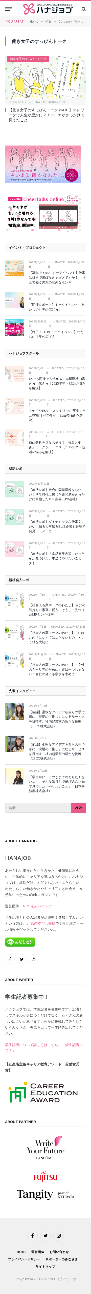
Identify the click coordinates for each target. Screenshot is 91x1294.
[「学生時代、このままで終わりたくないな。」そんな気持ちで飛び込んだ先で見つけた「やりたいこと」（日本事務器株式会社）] (14, 776)
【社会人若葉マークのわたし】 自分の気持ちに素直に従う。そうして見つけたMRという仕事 (57, 609)
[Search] (83, 9)
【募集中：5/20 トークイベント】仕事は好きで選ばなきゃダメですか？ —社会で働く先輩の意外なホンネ (57, 277)
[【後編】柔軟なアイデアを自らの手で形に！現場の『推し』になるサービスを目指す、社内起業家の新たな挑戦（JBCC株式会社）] (14, 711)
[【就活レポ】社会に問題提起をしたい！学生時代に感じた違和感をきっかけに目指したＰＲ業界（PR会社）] (14, 489)
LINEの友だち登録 (40, 923)
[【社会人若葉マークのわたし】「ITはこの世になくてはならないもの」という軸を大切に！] (14, 632)
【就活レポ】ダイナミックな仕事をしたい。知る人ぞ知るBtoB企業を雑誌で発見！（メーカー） (57, 526)
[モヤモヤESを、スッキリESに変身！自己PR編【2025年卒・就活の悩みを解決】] (14, 406)
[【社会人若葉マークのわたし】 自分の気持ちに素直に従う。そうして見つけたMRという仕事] (14, 600)
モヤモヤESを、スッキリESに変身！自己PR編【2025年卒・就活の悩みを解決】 (57, 415)
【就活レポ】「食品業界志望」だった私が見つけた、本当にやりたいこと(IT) (57, 558)
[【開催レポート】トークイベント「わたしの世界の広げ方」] (14, 300)
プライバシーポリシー (24, 1259)
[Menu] (8, 9)
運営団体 (37, 1252)
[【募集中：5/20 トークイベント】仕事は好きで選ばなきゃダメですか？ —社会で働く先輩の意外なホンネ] (14, 268)
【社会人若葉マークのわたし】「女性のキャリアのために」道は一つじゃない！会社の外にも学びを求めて (57, 669)
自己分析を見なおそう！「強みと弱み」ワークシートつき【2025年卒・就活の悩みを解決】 (57, 447)
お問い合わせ (59, 1252)
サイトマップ (45, 1266)
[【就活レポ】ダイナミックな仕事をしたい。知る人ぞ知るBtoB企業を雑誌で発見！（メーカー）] (14, 517)
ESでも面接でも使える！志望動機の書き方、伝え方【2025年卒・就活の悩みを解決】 (57, 383)
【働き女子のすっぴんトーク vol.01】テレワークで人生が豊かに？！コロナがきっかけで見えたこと (46, 115)
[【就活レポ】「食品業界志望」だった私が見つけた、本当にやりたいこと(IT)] (14, 549)
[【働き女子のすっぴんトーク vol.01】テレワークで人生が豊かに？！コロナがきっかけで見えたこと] (45, 77)
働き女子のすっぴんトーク (28, 59)
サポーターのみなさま (62, 1259)
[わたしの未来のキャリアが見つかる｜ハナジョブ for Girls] (48, 9)
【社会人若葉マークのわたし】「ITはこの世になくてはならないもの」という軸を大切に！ (57, 637)
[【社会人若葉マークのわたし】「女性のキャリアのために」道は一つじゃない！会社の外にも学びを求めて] (14, 660)
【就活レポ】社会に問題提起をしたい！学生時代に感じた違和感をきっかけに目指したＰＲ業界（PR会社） (57, 494)
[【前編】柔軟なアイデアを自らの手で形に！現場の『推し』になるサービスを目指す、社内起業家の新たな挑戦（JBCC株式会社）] (14, 744)
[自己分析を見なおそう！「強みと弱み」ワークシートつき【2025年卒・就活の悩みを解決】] (14, 437)
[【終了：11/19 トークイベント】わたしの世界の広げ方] (14, 327)
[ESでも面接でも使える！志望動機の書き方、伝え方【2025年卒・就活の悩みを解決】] (14, 374)
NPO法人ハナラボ (37, 906)
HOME (21, 1252)
